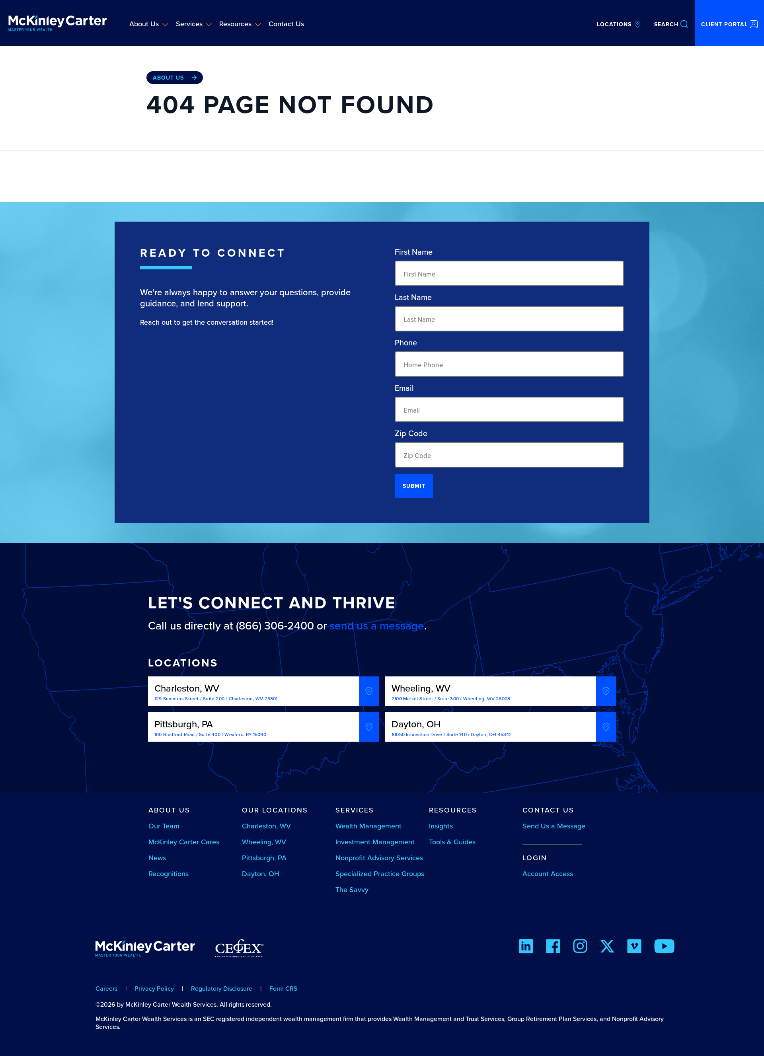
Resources (235, 24)
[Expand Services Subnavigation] (208, 24)
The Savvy (351, 889)
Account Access (547, 874)
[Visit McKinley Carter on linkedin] (526, 947)
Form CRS (283, 988)
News (157, 858)
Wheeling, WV (264, 842)
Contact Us (286, 24)
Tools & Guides (452, 842)
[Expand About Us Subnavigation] (165, 24)
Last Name (413, 297)
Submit (414, 486)
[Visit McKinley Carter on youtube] (664, 947)
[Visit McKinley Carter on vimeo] (634, 947)
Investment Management (375, 842)
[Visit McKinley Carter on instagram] (580, 947)
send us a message (376, 625)
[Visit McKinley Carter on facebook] (553, 947)
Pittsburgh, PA (264, 858)
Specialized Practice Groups (379, 874)
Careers (106, 988)
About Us (144, 24)
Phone (406, 342)
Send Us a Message (553, 826)
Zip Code (411, 433)
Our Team (163, 826)
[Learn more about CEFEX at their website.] (239, 951)
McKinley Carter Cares (183, 842)
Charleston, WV (266, 826)
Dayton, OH (260, 874)
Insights (441, 826)
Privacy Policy (154, 988)
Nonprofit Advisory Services (379, 858)
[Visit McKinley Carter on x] (607, 947)
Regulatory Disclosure (221, 988)
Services (189, 24)
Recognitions (168, 874)
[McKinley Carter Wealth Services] (57, 23)
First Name (414, 252)
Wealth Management (368, 826)
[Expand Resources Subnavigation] (258, 24)
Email (404, 388)
